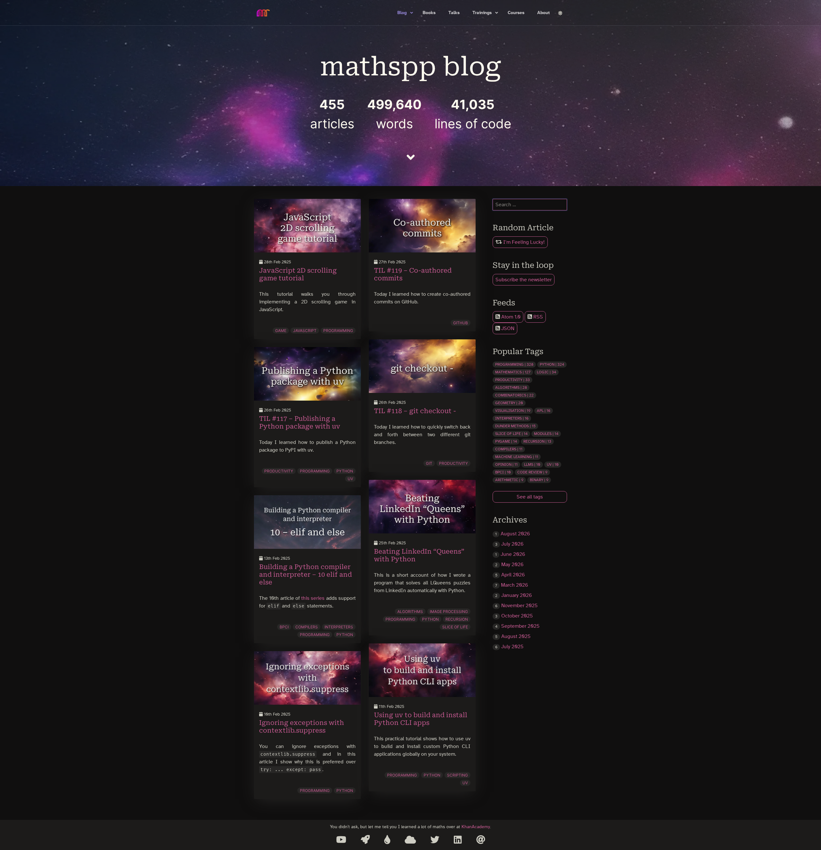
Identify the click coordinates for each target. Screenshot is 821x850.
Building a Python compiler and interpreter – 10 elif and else (305, 574)
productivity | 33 (512, 380)
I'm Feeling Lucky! (523, 242)
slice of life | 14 (511, 434)
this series (313, 598)
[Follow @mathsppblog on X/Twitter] (434, 839)
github (460, 322)
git (429, 463)
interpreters (339, 627)
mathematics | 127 (512, 372)
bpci (284, 627)
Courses (516, 13)
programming (338, 330)
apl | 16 (543, 410)
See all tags (530, 496)
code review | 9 (532, 472)
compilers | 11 (508, 449)
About (543, 13)
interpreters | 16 (512, 418)
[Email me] (480, 839)
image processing (449, 611)
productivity (278, 471)
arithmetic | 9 (509, 480)
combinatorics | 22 (514, 395)
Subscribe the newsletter (523, 279)
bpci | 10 (503, 472)
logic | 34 (546, 372)
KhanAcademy (475, 826)
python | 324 (552, 364)
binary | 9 (539, 480)
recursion (456, 619)
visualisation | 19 (512, 410)
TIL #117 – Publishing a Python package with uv (299, 422)
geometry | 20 (509, 403)
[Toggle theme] (560, 13)
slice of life (455, 627)
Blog (402, 13)
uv (350, 478)
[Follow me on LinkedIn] (458, 839)
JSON (507, 328)
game (280, 330)
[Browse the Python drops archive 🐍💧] (387, 839)
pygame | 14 (506, 441)
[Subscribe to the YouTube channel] (341, 839)
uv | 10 (553, 464)
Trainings (482, 13)
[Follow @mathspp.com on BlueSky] (410, 839)
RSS (537, 316)
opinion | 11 (506, 464)
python (344, 471)
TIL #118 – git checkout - (415, 411)
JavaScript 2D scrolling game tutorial (298, 274)
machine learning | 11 (516, 457)
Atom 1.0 (510, 316)
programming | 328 (514, 364)
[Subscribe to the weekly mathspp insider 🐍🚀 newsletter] (365, 839)
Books (429, 13)
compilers (306, 627)
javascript (305, 330)
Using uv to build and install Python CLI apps (420, 719)
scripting (457, 775)
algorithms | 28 (511, 387)
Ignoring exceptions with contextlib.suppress (301, 726)
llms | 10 (532, 464)
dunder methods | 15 (515, 426)
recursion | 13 (537, 441)
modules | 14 (546, 434)
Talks (454, 13)
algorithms (410, 611)
